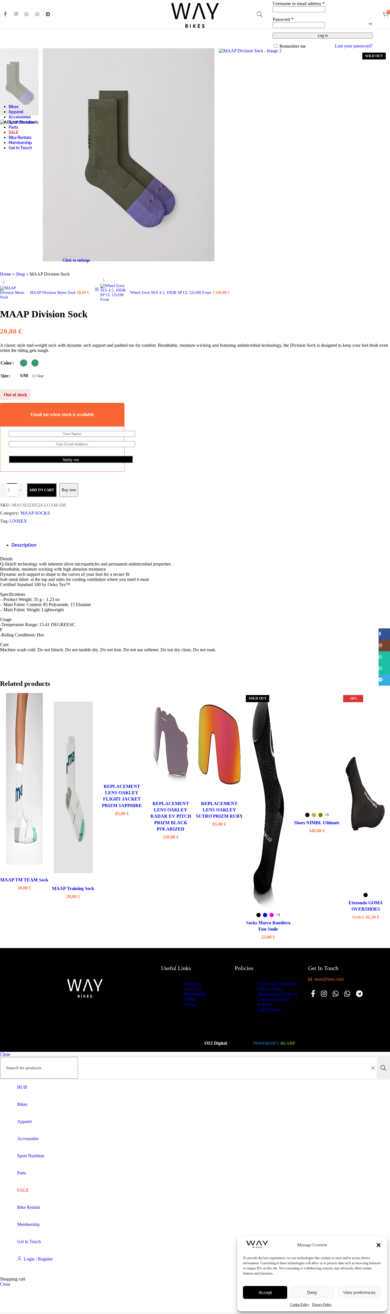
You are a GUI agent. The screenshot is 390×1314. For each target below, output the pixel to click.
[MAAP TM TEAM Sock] (24, 779)
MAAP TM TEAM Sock (24, 879)
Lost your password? (354, 45)
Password (283, 19)
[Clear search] (372, 1067)
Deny (312, 1292)
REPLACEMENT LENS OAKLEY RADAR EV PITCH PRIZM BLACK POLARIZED (170, 816)
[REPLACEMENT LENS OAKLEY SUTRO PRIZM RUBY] (219, 745)
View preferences (359, 1292)
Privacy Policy (322, 1305)
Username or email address (299, 3)
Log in (323, 35)
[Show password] (370, 24)
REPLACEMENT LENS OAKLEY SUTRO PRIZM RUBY (219, 810)
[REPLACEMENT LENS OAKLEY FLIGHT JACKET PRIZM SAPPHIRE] (122, 737)
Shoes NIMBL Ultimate (316, 822)
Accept (265, 1292)
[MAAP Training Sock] (73, 784)
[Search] (260, 14)
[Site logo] (195, 29)
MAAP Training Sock (73, 888)
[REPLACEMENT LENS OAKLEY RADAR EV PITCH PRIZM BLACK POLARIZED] (170, 745)
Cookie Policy (299, 1305)
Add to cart (41, 490)
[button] (378, 1245)
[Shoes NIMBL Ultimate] (317, 751)
